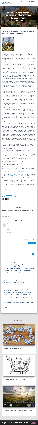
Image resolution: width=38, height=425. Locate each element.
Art (30, 261)
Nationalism (5, 270)
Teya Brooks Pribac (9, 272)
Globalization (10, 196)
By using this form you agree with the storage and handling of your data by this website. (21, 239)
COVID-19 (27, 265)
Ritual (22, 270)
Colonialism (24, 262)
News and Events (31, 1)
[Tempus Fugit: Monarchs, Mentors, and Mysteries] (19, 365)
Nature (8, 270)
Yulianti (25, 196)
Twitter (5, 309)
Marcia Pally (32, 268)
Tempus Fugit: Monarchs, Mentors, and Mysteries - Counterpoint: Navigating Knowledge (17, 294)
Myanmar (16, 196)
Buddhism (5, 196)
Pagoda (20, 196)
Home (21, 1)
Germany (24, 266)
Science (24, 270)
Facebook (5, 307)
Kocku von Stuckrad (22, 268)
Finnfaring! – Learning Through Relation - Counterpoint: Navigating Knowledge (16, 289)
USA (14, 272)
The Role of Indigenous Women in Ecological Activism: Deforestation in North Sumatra (20, 292)
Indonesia (13, 196)
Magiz (5, 292)
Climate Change (13, 263)
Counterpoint (29, 262)
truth (12, 272)
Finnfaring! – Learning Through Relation (10, 277)
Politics (14, 270)
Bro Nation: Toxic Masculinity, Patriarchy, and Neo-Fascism (13, 284)
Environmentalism (17, 266)
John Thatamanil (9, 268)
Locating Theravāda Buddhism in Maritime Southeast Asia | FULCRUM (17, 210)
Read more (17, 352)
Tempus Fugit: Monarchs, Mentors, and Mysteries (11, 280)
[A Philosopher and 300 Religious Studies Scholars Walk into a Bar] (19, 396)
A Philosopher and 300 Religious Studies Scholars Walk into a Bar (14, 282)
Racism (16, 270)
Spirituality (28, 270)
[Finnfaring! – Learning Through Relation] (19, 334)
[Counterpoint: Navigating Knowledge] (7, 3)
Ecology (12, 266)
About (25, 1)
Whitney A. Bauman (20, 272)
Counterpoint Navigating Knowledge (15, 265)
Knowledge (15, 268)
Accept (34, 423)
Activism (8, 260)
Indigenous (31, 266)
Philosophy (11, 270)
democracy (31, 265)
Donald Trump (8, 266)
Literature (28, 268)
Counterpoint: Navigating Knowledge (13, 175)
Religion (23, 196)
